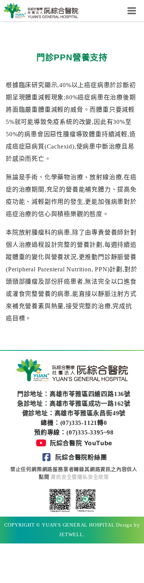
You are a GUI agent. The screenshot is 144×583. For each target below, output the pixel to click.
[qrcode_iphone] (85, 500)
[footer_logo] (72, 371)
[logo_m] (41, 10)
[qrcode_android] (60, 500)
